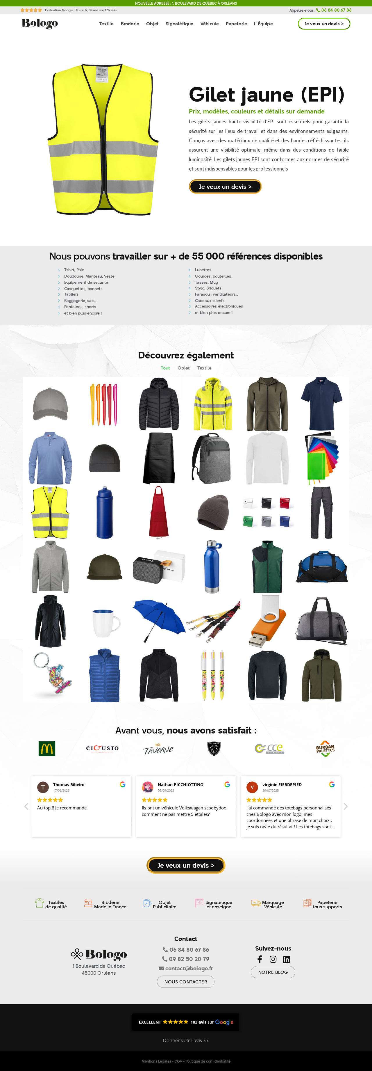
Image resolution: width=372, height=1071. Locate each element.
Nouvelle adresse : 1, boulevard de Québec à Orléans (186, 3)
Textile (106, 23)
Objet (152, 23)
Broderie (130, 23)
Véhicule (210, 23)
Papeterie (236, 23)
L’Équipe (263, 23)
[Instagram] (273, 959)
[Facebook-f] (260, 959)
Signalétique (179, 23)
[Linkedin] (286, 959)
